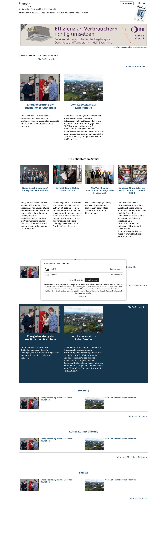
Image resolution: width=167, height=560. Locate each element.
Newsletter (70, 13)
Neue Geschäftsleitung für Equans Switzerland (35, 189)
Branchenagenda (32, 13)
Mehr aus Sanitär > (138, 498)
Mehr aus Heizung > (138, 416)
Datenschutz (83, 296)
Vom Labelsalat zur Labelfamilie (120, 397)
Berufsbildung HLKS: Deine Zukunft (67, 189)
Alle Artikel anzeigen (47, 59)
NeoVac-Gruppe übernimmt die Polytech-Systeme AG (100, 190)
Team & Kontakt (82, 13)
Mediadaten (50, 13)
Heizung (83, 390)
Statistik (53, 269)
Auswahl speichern (76, 280)
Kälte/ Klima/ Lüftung (83, 431)
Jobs (43, 13)
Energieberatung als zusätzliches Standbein (56, 398)
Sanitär (83, 472)
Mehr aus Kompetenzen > (135, 286)
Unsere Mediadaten (140, 47)
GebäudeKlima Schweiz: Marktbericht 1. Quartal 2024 (132, 190)
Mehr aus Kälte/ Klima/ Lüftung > (132, 457)
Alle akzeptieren (91, 280)
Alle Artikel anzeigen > (136, 66)
